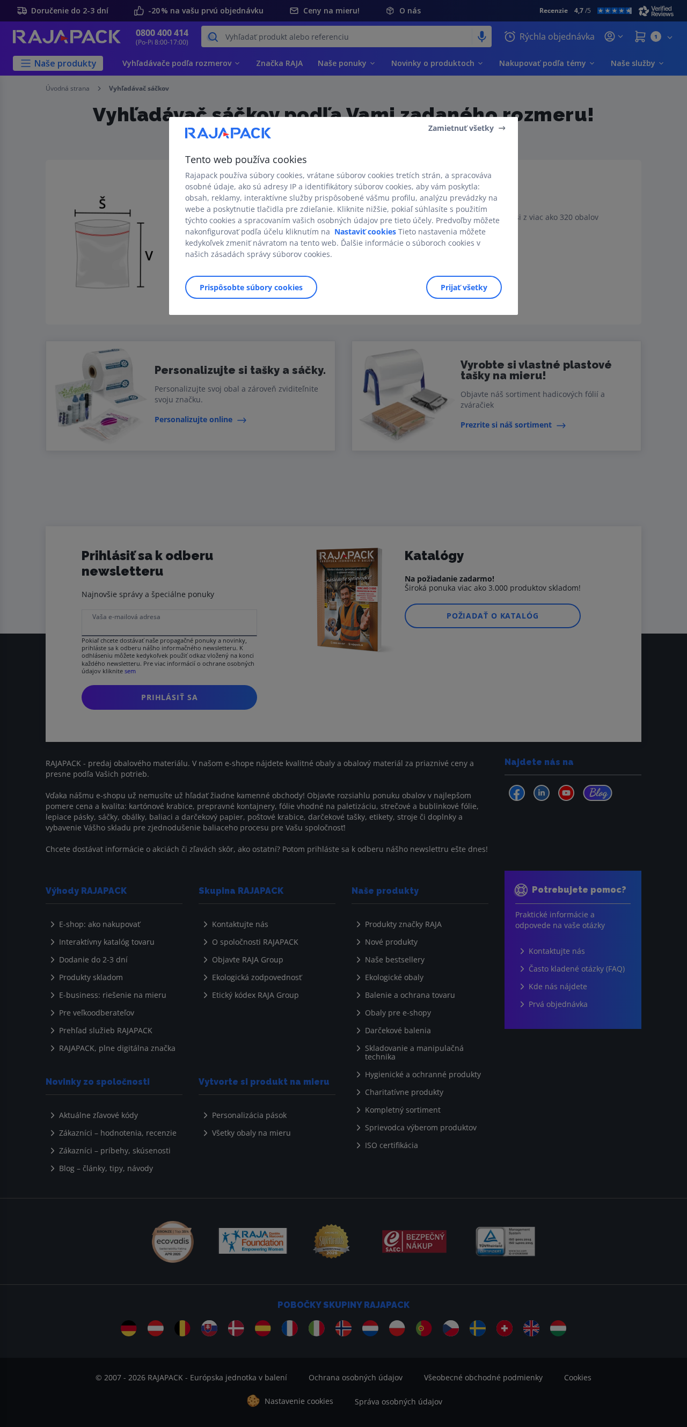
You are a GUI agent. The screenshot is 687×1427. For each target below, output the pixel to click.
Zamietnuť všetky (461, 128)
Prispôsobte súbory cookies (251, 287)
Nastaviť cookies (365, 231)
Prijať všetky (464, 287)
